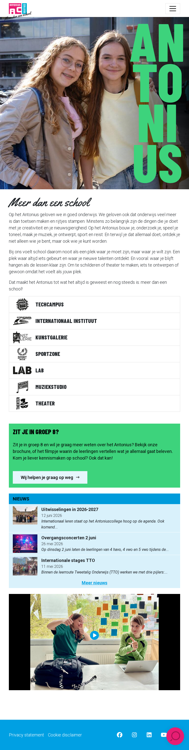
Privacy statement (26, 734)
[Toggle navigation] (172, 8)
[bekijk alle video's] (94, 642)
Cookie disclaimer (65, 734)
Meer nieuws (94, 582)
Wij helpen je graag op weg (47, 477)
